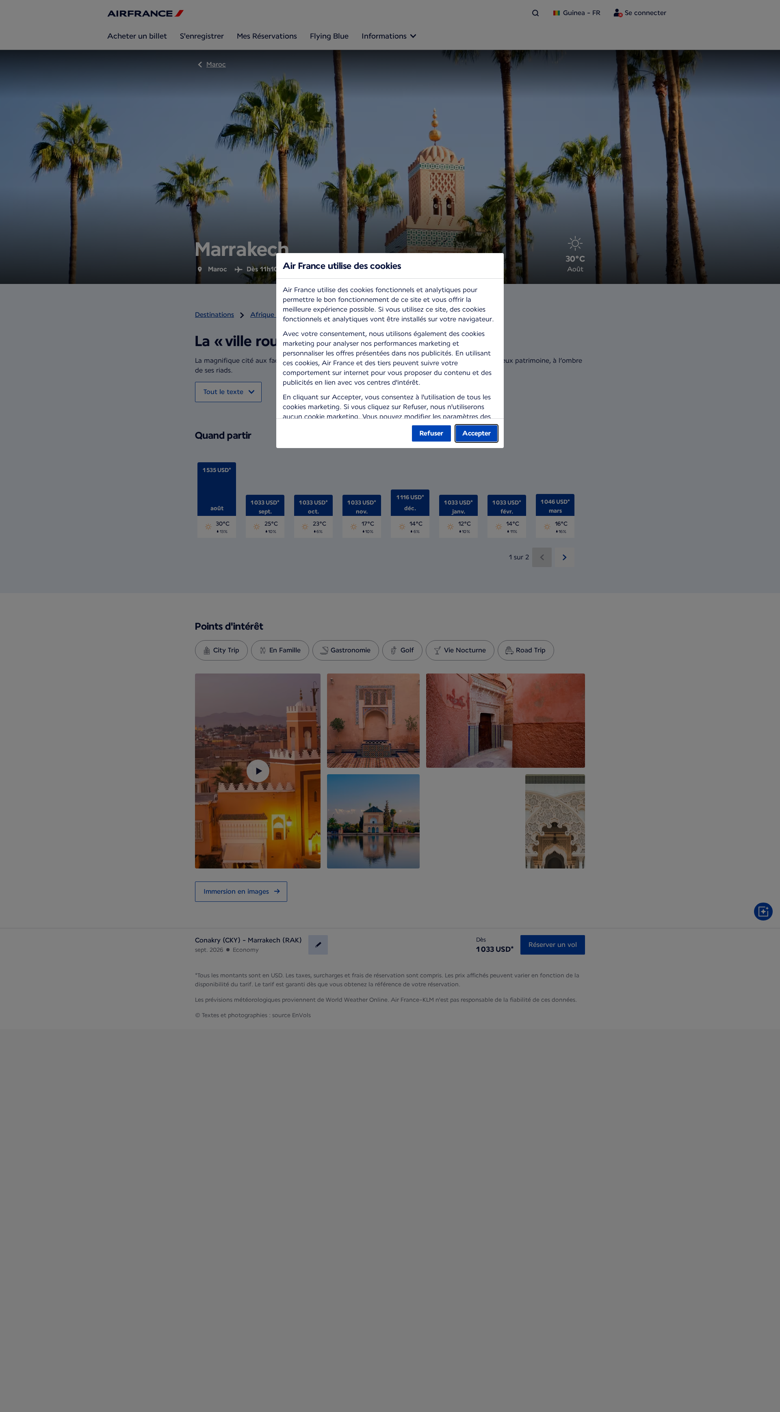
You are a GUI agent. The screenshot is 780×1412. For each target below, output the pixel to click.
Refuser (431, 433)
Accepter (476, 433)
